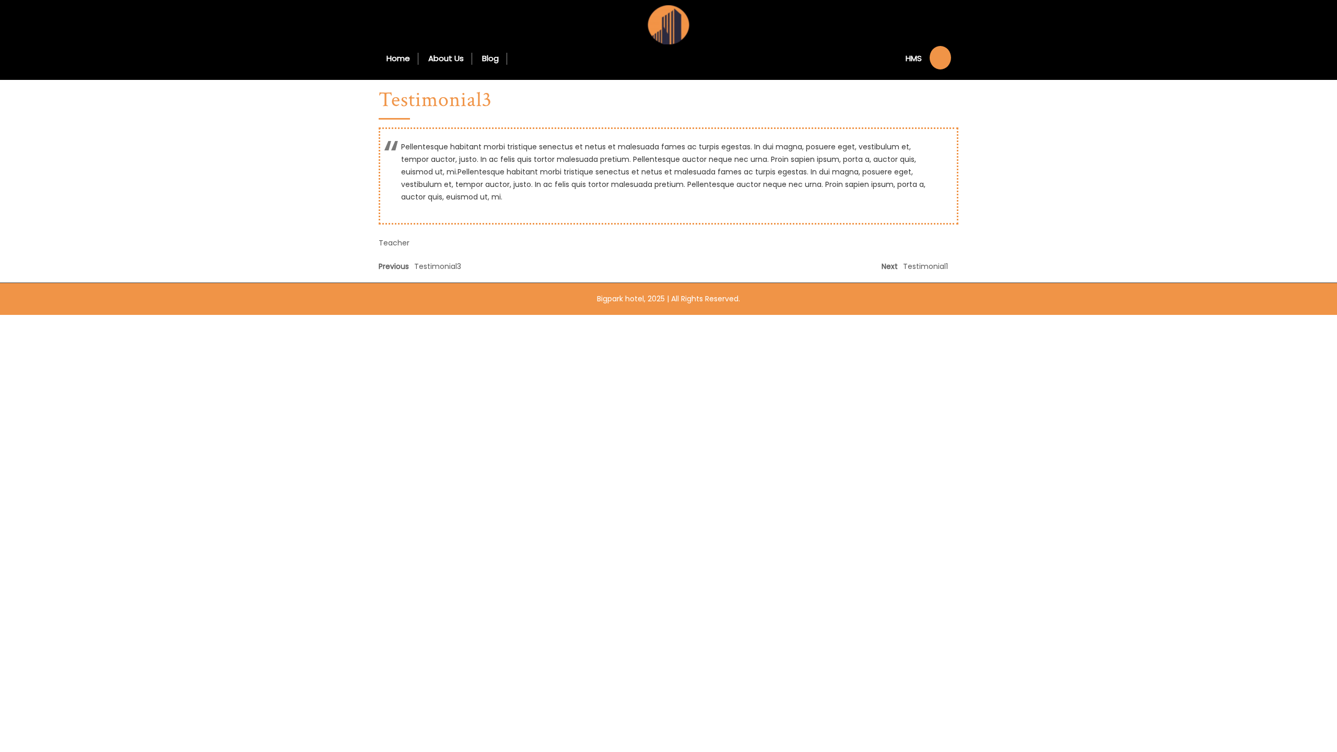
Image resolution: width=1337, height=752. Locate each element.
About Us (446, 58)
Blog (490, 58)
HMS (914, 58)
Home (398, 58)
